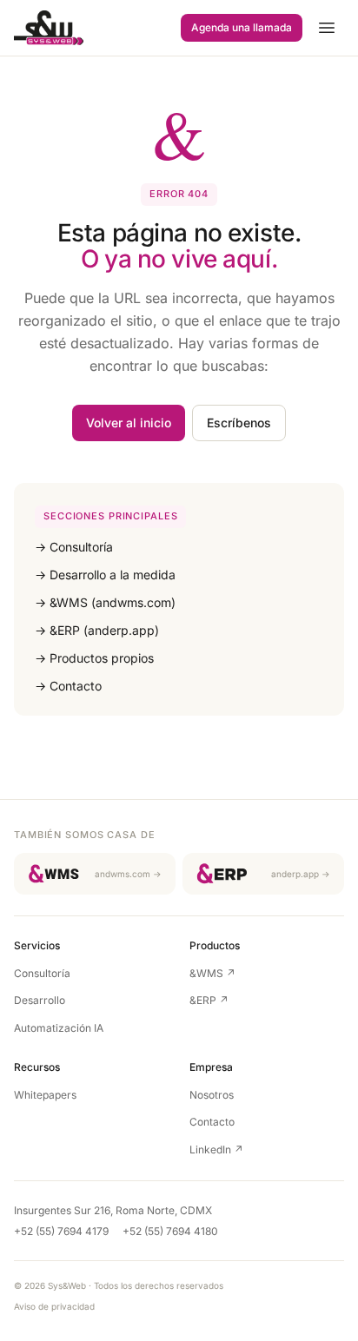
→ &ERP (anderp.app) (97, 630)
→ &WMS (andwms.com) (105, 602)
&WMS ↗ (212, 973)
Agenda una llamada (241, 27)
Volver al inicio (128, 422)
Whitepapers (45, 1094)
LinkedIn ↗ (216, 1149)
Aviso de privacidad (54, 1306)
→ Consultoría (74, 546)
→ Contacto (68, 685)
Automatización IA (58, 1027)
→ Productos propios (94, 658)
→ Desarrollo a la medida (105, 574)
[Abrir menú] (326, 27)
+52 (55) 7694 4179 (61, 1231)
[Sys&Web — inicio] (48, 27)
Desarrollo (39, 1000)
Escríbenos (239, 422)
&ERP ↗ (209, 1000)
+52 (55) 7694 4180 (170, 1231)
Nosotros (211, 1094)
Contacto (212, 1121)
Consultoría (42, 973)
